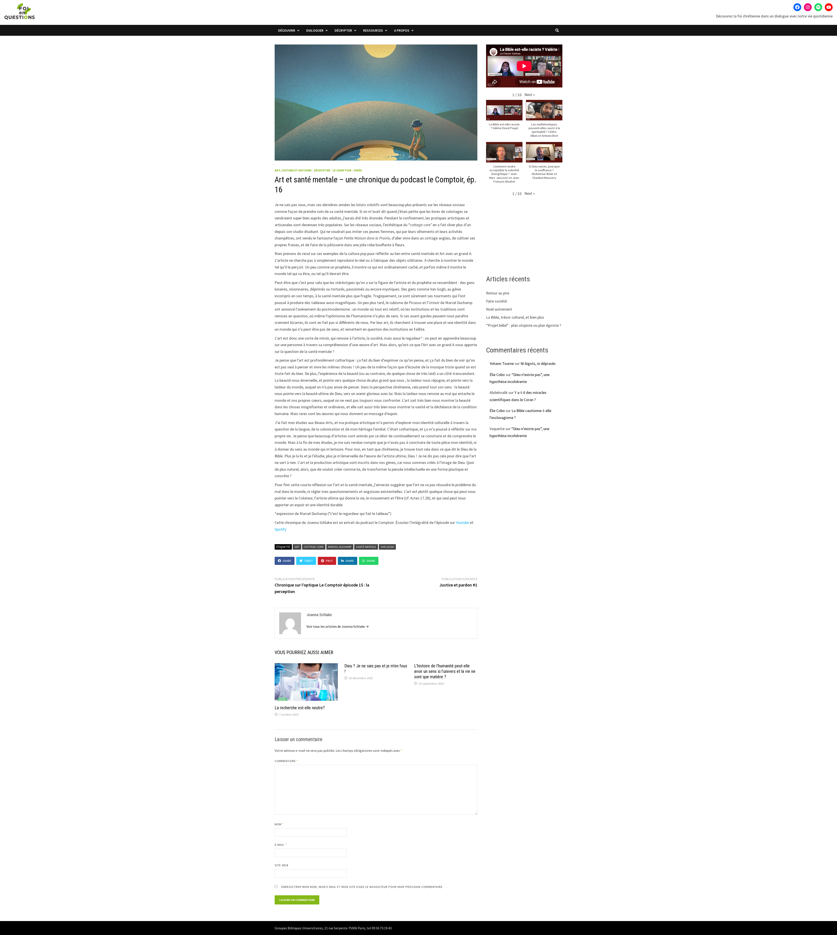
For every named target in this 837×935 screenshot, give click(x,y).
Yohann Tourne (502, 363)
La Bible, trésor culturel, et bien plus (515, 317)
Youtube (462, 522)
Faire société (496, 301)
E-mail (281, 845)
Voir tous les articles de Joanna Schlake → (337, 626)
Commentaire (286, 761)
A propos (401, 30)
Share (287, 561)
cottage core (314, 547)
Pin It (329, 561)
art (296, 547)
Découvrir (286, 30)
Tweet (308, 561)
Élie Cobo (497, 374)
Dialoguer (314, 30)
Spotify (280, 529)
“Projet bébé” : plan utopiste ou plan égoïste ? (523, 325)
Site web (281, 865)
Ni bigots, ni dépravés (538, 363)
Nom (279, 824)
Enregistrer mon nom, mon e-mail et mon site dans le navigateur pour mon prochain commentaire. (362, 887)
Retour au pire (497, 293)
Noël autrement (499, 309)
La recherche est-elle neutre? (300, 707)
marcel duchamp (340, 547)
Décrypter (343, 30)
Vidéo (358, 170)
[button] (529, 94)
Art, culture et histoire (293, 170)
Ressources (373, 30)
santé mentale (366, 547)
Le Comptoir (342, 170)
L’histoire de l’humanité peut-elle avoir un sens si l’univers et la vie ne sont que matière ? (444, 671)
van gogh (387, 547)
